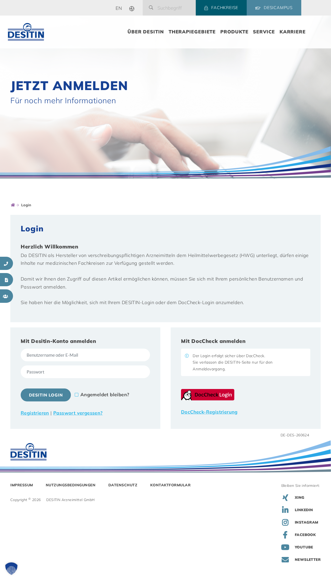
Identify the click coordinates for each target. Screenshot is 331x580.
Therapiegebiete (192, 32)
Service (264, 32)
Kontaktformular (170, 485)
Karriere (293, 32)
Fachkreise (224, 7)
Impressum (21, 485)
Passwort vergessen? (78, 413)
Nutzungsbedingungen (71, 485)
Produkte (234, 32)
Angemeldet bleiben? (104, 395)
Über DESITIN (145, 32)
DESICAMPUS (278, 7)
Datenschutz (123, 485)
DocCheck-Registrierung (209, 412)
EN (119, 8)
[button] (11, 568)
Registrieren (35, 413)
